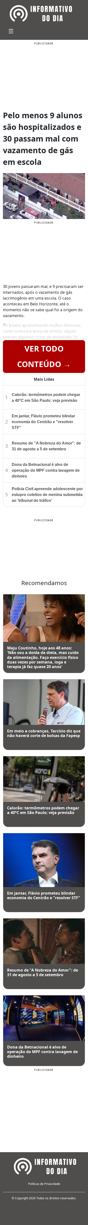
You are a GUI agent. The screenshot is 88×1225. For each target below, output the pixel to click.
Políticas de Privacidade (44, 1184)
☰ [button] (11, 31)
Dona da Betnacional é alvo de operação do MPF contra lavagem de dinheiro (46, 470)
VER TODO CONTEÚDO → (44, 356)
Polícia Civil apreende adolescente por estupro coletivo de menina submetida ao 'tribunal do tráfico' (47, 495)
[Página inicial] (44, 1165)
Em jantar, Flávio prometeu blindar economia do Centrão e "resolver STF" (43, 422)
